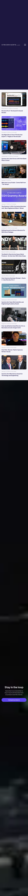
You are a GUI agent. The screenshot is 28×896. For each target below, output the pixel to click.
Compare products (14, 700)
